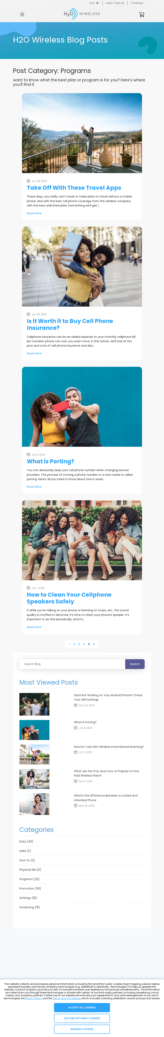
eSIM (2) (25, 851)
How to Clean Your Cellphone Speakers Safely (69, 598)
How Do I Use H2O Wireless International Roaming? (109, 747)
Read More (34, 213)
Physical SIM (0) (30, 869)
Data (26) (26, 841)
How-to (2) (27, 860)
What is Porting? (50, 461)
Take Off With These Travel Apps (74, 188)
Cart (91, 3)
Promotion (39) (30, 888)
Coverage (137, 3)
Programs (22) (29, 879)
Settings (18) (28, 897)
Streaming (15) (29, 907)
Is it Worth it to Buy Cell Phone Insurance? (70, 324)
